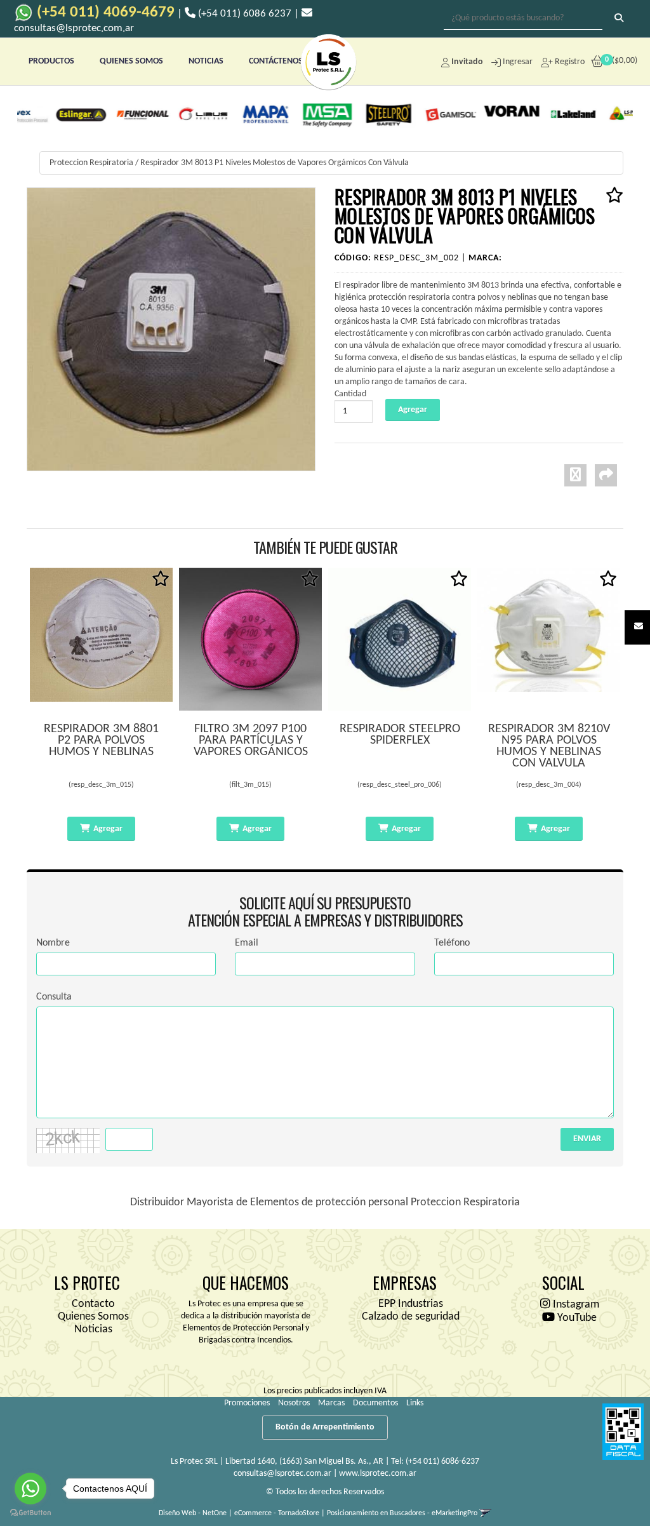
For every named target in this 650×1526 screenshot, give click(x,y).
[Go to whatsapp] (30, 1488)
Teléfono (452, 943)
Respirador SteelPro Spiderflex (400, 735)
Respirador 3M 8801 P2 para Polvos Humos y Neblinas (101, 740)
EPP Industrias (410, 1304)
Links (414, 1403)
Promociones (247, 1403)
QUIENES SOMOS (131, 61)
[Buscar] (619, 19)
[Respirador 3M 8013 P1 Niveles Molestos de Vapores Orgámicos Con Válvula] (171, 329)
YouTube (576, 1318)
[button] (638, 627)
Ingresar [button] (518, 62)
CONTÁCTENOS (276, 61)
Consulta (54, 997)
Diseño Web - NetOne (193, 1513)
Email (246, 943)
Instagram (574, 1305)
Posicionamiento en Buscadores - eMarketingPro (402, 1513)
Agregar (108, 829)
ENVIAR (587, 1139)
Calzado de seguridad (411, 1317)
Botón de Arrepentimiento (325, 1427)
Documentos (375, 1403)
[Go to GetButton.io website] (30, 1513)
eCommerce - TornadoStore (276, 1513)
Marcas (331, 1403)
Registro (569, 62)
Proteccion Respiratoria (91, 163)
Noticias (93, 1329)
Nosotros (294, 1403)
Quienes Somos (93, 1317)
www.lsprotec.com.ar (377, 1473)
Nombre (53, 943)
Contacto (93, 1304)
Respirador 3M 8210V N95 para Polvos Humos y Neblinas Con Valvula (549, 746)
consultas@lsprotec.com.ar (282, 1473)
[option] (52, 114)
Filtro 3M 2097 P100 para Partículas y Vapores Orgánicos (251, 740)
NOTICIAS (206, 61)
